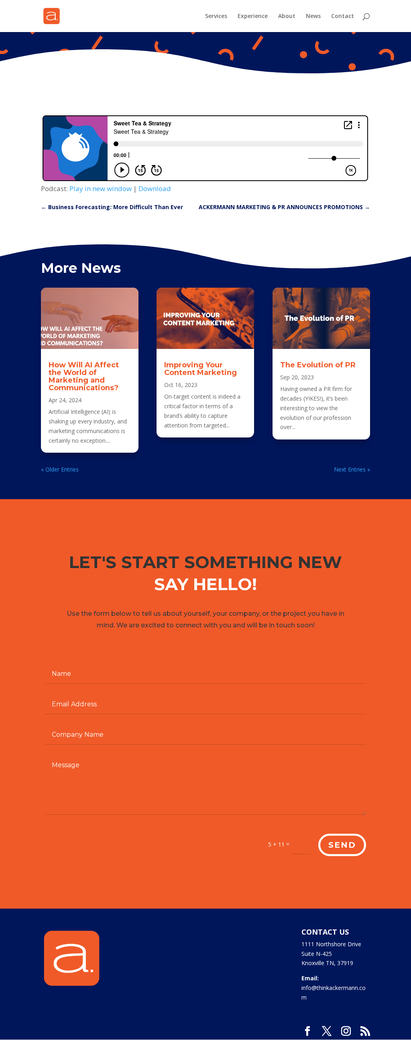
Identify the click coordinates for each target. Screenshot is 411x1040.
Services (216, 16)
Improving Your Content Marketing (200, 369)
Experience (253, 16)
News (313, 16)
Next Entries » (352, 469)
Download (154, 188)
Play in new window (100, 188)
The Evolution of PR (318, 365)
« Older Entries (60, 469)
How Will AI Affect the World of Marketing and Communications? (84, 376)
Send (342, 845)
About (286, 16)
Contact (342, 16)
